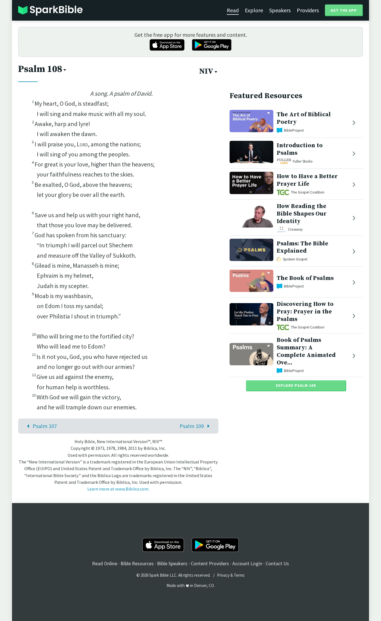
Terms (239, 575)
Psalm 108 (40, 69)
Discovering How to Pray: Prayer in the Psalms (305, 311)
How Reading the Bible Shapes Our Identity (302, 213)
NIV (206, 71)
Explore (254, 10)
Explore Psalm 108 (296, 385)
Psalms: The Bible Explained (302, 247)
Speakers (280, 10)
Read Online (104, 563)
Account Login (247, 563)
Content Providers (210, 563)
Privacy (223, 575)
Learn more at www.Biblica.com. (118, 489)
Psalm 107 (45, 425)
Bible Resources (137, 563)
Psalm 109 (192, 425)
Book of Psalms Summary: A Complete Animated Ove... (306, 351)
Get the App (344, 10)
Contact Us (277, 563)
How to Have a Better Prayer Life (307, 180)
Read (233, 10)
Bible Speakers (172, 563)
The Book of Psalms (305, 278)
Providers (308, 10)
